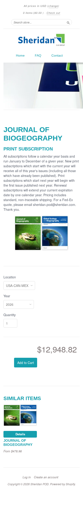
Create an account (46, 477)
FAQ (38, 55)
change (53, 6)
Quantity (9, 314)
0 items (33, 12)
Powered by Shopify (62, 484)
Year (6, 295)
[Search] (68, 22)
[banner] (41, 39)
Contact (57, 55)
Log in (27, 477)
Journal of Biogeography (18, 443)
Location (9, 277)
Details (20, 434)
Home (20, 55)
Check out (53, 12)
